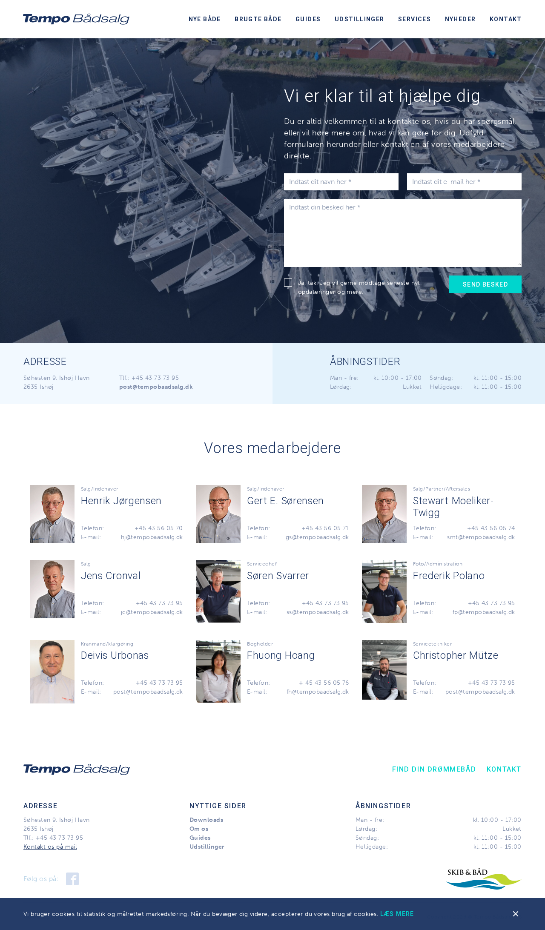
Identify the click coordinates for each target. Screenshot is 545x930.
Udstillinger (359, 19)
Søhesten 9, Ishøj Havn (56, 378)
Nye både (205, 19)
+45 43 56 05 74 (491, 528)
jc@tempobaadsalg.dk (152, 612)
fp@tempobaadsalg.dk (484, 612)
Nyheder (460, 19)
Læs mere (397, 913)
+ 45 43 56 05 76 (324, 682)
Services (414, 19)
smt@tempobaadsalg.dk (481, 537)
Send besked (485, 284)
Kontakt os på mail (50, 846)
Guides (308, 19)
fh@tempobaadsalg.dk (318, 691)
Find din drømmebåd (434, 769)
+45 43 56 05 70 (159, 528)
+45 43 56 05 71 (325, 528)
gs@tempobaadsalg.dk (317, 537)
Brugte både (258, 19)
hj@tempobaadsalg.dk (152, 537)
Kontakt (506, 19)
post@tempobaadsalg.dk (148, 691)
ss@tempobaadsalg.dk (318, 612)
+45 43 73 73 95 (155, 378)
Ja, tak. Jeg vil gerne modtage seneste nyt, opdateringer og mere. (360, 287)
